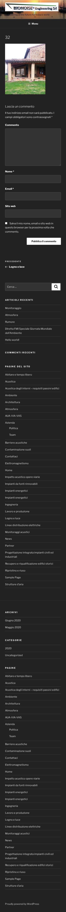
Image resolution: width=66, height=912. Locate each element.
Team (12, 434)
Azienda (10, 422)
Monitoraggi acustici (17, 532)
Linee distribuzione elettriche (22, 525)
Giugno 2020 (13, 620)
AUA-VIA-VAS (13, 415)
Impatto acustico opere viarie (22, 477)
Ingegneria (11, 504)
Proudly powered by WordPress (22, 903)
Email (9, 188)
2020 (8, 648)
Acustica (10, 381)
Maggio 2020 (13, 627)
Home (8, 470)
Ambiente (11, 395)
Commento (12, 125)
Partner (9, 545)
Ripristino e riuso (15, 570)
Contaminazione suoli (18, 449)
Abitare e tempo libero (18, 374)
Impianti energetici (16, 490)
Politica (13, 428)
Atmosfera (11, 315)
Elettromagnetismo (17, 463)
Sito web (10, 206)
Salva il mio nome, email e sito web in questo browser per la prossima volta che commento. (29, 227)
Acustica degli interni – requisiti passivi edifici (32, 388)
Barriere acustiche (16, 442)
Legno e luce (12, 518)
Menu (35, 23)
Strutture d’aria (14, 584)
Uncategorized (14, 655)
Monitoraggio (13, 308)
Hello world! (12, 339)
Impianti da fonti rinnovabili (21, 483)
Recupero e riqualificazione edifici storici (29, 563)
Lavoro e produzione (17, 511)
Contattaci (11, 456)
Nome (9, 171)
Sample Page (13, 577)
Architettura (12, 402)
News (8, 538)
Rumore (10, 321)
